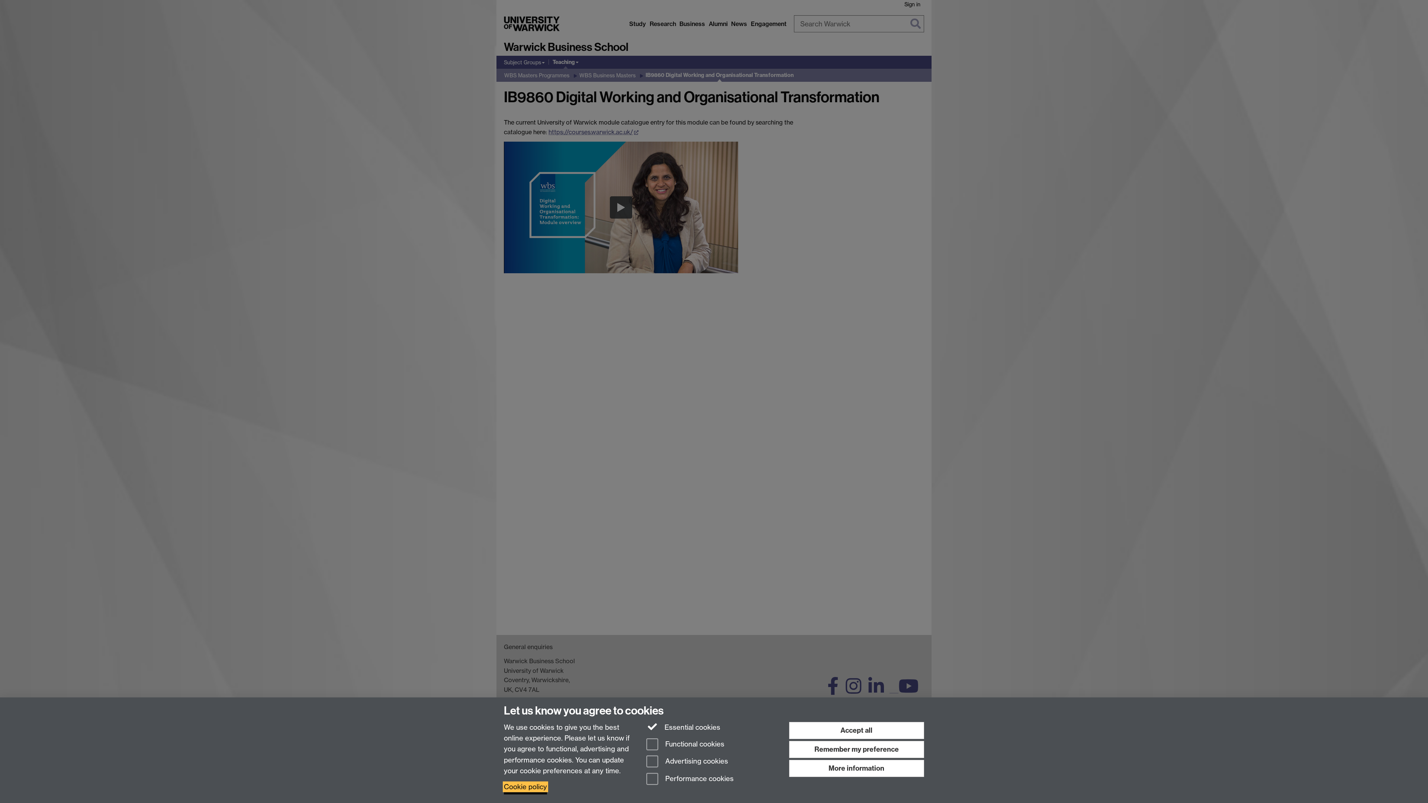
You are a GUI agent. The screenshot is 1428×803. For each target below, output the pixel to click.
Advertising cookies (695, 761)
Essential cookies (691, 727)
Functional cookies (693, 744)
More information (856, 768)
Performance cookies (698, 779)
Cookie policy (525, 787)
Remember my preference (856, 749)
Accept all (856, 730)
